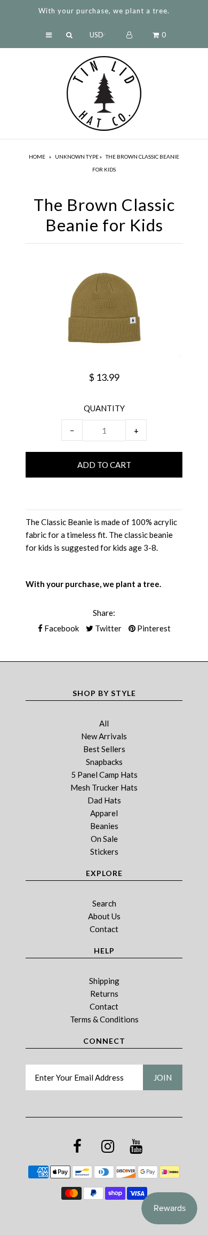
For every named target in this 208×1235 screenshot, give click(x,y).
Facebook (61, 628)
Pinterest (153, 628)
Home (37, 156)
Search (104, 903)
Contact (104, 929)
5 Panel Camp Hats (104, 774)
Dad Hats (104, 800)
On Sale (104, 838)
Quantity (104, 408)
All (104, 723)
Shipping (104, 981)
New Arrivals (104, 736)
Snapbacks (104, 762)
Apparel (104, 813)
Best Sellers (104, 749)
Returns (104, 993)
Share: (104, 613)
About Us (104, 916)
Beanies (104, 826)
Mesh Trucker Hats (104, 787)
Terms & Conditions (104, 1019)
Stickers (104, 851)
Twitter (107, 628)
